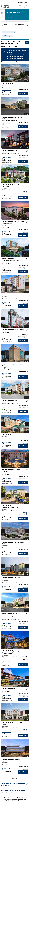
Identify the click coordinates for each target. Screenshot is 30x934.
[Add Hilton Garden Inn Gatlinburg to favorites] (26, 688)
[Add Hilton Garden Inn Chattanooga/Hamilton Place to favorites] (26, 506)
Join (24, 7)
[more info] (27, 89)
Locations (3, 12)
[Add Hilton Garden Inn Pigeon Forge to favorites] (26, 651)
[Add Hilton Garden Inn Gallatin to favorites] (26, 401)
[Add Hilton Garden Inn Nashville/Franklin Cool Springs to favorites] (26, 185)
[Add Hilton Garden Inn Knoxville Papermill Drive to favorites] (26, 577)
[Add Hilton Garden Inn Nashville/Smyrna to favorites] (26, 117)
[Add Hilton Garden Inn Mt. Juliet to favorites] (26, 150)
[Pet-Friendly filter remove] (12, 36)
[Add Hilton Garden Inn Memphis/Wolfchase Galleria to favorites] (26, 723)
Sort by (5, 24)
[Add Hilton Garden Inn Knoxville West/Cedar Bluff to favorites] (26, 542)
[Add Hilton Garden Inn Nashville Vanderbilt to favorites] (26, 330)
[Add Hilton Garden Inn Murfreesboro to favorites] (26, 84)
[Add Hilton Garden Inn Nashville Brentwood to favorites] (26, 221)
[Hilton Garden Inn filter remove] (15, 32)
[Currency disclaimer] (24, 24)
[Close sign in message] (28, 10)
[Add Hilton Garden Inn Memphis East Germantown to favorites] (26, 759)
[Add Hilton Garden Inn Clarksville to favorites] (26, 435)
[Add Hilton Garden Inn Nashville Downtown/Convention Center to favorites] (26, 259)
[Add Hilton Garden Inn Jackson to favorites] (26, 614)
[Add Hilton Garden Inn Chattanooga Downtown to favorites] (26, 470)
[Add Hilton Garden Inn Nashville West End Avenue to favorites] (26, 364)
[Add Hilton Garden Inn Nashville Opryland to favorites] (26, 295)
